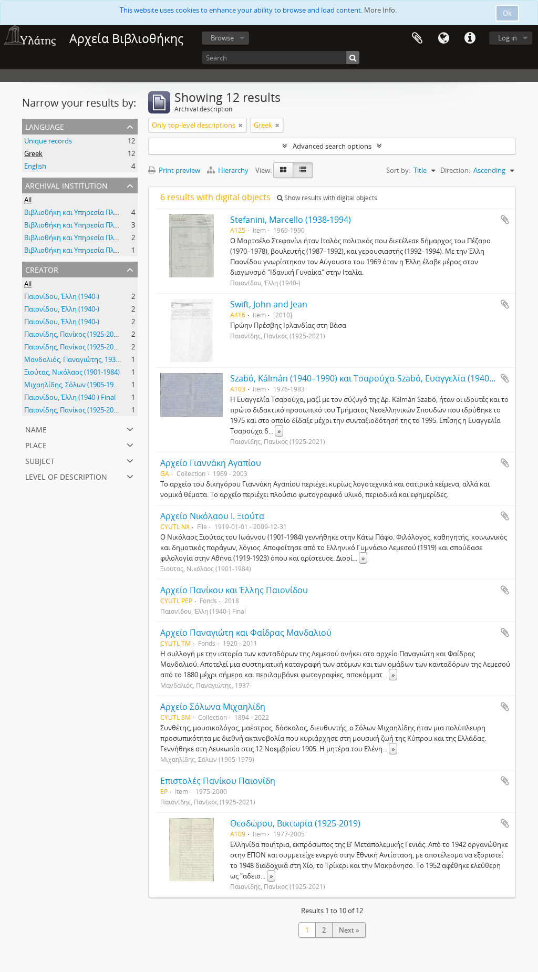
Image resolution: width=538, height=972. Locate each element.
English (35, 166)
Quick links (470, 38)
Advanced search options (332, 146)
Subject (40, 460)
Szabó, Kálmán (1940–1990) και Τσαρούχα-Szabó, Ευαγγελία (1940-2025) (371, 378)
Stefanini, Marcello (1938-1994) (290, 219)
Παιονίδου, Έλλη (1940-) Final (70, 397)
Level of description (66, 476)
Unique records (48, 141)
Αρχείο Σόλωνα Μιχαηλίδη (212, 706)
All (28, 199)
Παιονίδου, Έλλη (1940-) (61, 296)
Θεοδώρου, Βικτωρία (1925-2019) (295, 823)
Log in (507, 38)
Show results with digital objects (330, 197)
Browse (222, 38)
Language (443, 38)
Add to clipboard (505, 219)
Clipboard (417, 38)
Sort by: (398, 170)
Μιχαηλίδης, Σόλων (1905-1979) (73, 384)
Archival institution (66, 185)
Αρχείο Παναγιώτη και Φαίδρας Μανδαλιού (246, 632)
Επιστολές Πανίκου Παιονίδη (217, 781)
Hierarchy (233, 170)
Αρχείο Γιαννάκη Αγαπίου (210, 463)
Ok (507, 13)
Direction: (455, 170)
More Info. (380, 10)
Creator (41, 269)
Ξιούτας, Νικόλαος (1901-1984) (72, 372)
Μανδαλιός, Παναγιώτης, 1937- (72, 359)
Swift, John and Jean (268, 304)
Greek (33, 153)
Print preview (178, 170)
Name (36, 428)
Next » (349, 930)
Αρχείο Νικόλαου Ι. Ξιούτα (212, 516)
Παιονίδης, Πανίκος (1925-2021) (73, 334)
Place (36, 444)
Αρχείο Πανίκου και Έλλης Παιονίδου (234, 590)
